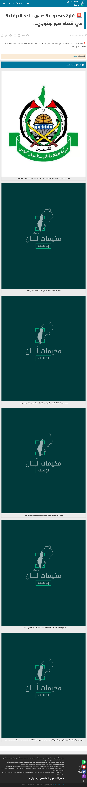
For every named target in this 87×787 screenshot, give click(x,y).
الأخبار (75, 56)
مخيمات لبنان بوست (73, 3)
